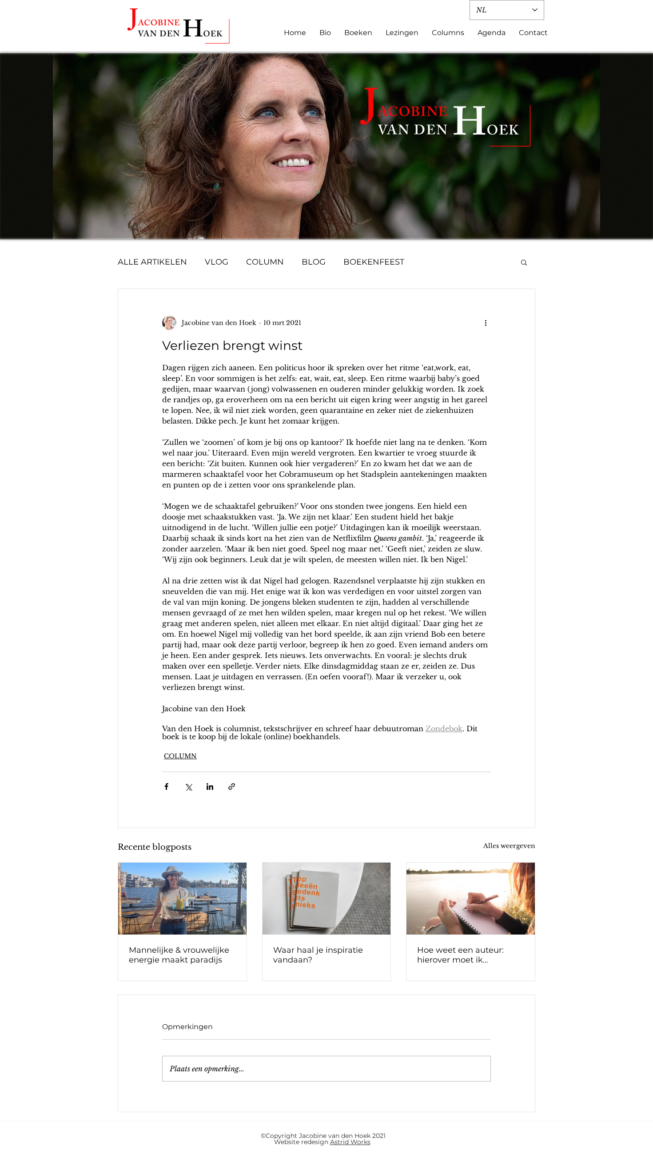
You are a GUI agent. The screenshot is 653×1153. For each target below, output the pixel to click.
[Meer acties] (485, 322)
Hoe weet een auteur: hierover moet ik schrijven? (460, 955)
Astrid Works (350, 1142)
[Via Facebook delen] (166, 786)
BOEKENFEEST (373, 262)
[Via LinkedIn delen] (210, 786)
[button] (524, 261)
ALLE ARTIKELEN (152, 262)
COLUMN (265, 262)
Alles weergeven (509, 846)
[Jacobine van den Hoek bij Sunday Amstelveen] (182, 899)
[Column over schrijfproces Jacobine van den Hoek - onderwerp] (470, 899)
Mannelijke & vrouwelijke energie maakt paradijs (179, 955)
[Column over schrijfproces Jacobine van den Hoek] (327, 899)
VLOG (216, 262)
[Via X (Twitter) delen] (188, 786)
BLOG (314, 262)
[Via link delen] (231, 786)
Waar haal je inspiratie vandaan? (318, 955)
